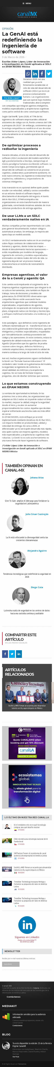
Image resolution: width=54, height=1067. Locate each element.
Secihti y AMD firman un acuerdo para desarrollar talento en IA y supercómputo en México (27, 706)
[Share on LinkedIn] (35, 74)
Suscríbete (8, 964)
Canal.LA (43, 817)
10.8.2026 (21, 889)
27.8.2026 (21, 830)
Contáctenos (13, 997)
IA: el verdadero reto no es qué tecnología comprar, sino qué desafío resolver (30, 826)
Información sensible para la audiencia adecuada (29, 1016)
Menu (28, 3)
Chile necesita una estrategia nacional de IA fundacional (30, 840)
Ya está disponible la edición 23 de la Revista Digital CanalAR (32, 1045)
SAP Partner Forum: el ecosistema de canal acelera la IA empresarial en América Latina (30, 854)
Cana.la (36, 988)
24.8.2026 (21, 873)
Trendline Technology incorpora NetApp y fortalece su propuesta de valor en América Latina (30, 884)
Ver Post (16, 1057)
